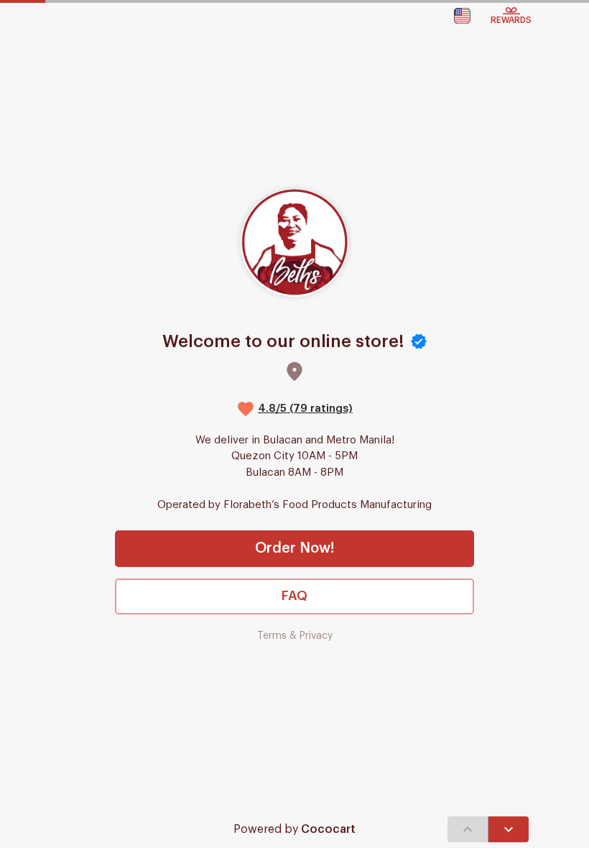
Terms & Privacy (295, 636)
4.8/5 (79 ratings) (305, 408)
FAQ (294, 595)
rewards (511, 20)
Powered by (294, 829)
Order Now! (294, 548)
